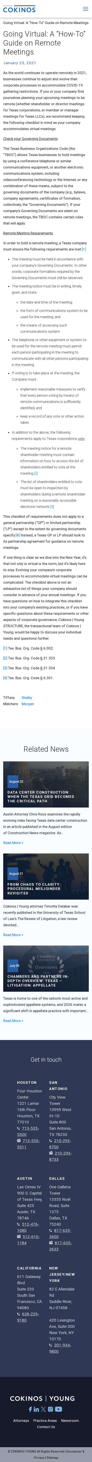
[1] (84, 249)
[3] (52, 506)
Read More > (13, 843)
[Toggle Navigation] (85, 9)
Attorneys (21, 1420)
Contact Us (46, 1426)
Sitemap (52, 1457)
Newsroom (70, 1420)
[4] (18, 535)
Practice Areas (45, 1420)
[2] (36, 473)
